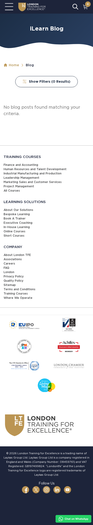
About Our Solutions (18, 210)
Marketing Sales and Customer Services (33, 182)
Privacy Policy (14, 276)
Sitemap (10, 285)
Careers (9, 263)
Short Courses (14, 235)
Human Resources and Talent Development (35, 169)
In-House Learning (17, 227)
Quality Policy (13, 280)
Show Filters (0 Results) (49, 81)
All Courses (12, 190)
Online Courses (14, 231)
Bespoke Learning (17, 214)
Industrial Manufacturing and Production (33, 173)
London (9, 272)
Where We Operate (18, 298)
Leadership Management (21, 177)
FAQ (6, 268)
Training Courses (16, 293)
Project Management (19, 186)
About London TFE (17, 255)
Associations (13, 259)
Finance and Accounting (21, 165)
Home (14, 65)
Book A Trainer (15, 218)
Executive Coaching (18, 222)
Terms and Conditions (19, 289)
